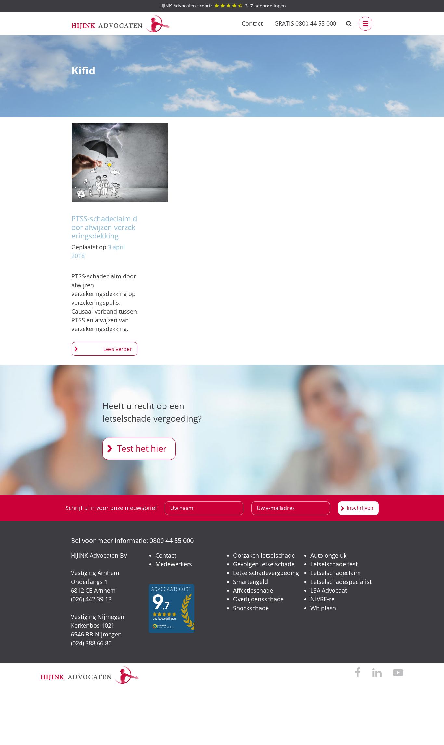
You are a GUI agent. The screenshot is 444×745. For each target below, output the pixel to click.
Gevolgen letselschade (263, 564)
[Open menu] (365, 24)
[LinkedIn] (376, 673)
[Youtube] (398, 673)
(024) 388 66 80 (91, 643)
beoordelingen (222, 6)
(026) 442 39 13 (91, 599)
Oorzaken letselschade (264, 555)
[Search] (349, 24)
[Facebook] (358, 673)
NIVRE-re (322, 599)
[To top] (429, 730)
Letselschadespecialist (341, 581)
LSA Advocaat (328, 590)
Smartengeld (250, 581)
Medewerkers (173, 564)
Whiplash (323, 608)
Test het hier (142, 448)
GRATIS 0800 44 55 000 (305, 23)
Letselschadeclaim (335, 573)
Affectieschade (253, 590)
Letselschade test (334, 564)
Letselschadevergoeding (266, 573)
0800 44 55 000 (172, 540)
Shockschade (251, 608)
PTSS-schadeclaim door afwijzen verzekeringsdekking (104, 226)
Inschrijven (360, 507)
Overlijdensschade (258, 599)
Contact (252, 23)
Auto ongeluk (328, 555)
